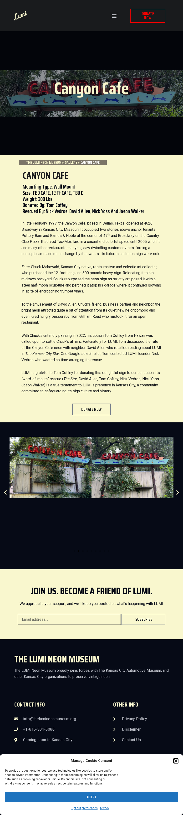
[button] (175, 761)
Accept (91, 797)
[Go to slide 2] (78, 551)
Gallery (71, 162)
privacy (104, 808)
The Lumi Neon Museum (43, 162)
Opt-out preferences (84, 808)
